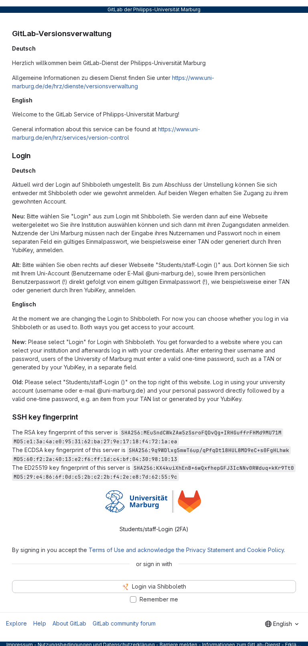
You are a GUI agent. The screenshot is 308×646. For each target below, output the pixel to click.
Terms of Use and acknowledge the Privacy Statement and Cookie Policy (186, 549)
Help (39, 623)
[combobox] (281, 624)
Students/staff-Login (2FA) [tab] (154, 529)
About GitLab (69, 623)
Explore (16, 623)
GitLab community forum (124, 623)
